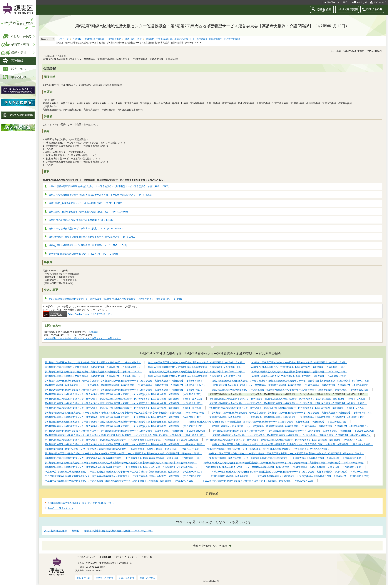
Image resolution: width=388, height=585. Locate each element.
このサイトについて (86, 557)
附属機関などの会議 (94, 39)
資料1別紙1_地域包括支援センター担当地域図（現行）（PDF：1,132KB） (87, 203)
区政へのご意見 (147, 578)
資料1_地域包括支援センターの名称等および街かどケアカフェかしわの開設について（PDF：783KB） (101, 194)
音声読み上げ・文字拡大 (338, 2)
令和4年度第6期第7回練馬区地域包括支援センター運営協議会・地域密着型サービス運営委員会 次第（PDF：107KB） (110, 186)
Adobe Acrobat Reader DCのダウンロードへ (90, 314)
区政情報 (77, 39)
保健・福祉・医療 (133, 39)
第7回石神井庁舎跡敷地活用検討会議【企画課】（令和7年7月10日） (118, 530)
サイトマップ (380, 2)
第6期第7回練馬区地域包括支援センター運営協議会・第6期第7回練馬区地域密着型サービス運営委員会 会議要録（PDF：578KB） (116, 299)
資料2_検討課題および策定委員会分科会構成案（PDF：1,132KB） (83, 220)
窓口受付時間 (83, 578)
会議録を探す (114, 39)
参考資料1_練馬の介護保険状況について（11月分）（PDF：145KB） (84, 253)
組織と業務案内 (126, 578)
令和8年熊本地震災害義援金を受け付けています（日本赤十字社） (81, 503)
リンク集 (148, 557)
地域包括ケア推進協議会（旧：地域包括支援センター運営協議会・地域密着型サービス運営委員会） (193, 39)
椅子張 (75, 530)
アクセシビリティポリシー (127, 557)
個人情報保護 (105, 557)
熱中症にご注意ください (60, 508)
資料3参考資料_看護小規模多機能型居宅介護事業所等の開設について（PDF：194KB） (93, 236)
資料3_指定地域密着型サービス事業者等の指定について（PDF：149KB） (86, 228)
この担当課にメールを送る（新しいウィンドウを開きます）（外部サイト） (82, 338)
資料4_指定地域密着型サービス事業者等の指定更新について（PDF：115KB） (88, 245)
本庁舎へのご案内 (104, 578)
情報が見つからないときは (210, 545)
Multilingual (362, 2)
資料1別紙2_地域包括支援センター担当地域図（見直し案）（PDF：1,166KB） (89, 211)
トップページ (62, 39)
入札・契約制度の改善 (55, 530)
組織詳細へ (94, 332)
